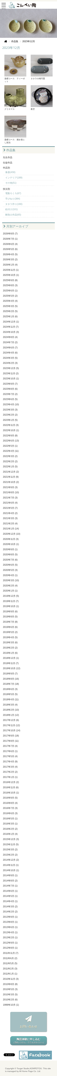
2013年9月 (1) (10, 917)
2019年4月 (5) (10, 637)
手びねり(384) (12, 198)
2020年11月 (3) (11, 539)
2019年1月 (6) (10, 653)
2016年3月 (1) (10, 823)
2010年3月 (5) (10, 994)
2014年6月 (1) (10, 891)
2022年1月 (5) (10, 466)
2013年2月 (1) (10, 937)
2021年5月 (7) (10, 508)
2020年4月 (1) (10, 575)
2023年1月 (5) (10, 420)
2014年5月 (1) (10, 896)
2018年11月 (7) (11, 663)
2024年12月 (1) (11, 321)
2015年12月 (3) (11, 839)
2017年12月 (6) (11, 720)
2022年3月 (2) (10, 456)
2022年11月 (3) (11, 425)
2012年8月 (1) (10, 948)
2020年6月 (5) (10, 565)
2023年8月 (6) (10, 389)
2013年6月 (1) (10, 927)
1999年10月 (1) (11, 1005)
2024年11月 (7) (11, 327)
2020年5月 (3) (10, 570)
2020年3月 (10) (11, 580)
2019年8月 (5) (10, 616)
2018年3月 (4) (10, 704)
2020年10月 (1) (11, 544)
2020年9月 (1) (10, 549)
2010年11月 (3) (11, 979)
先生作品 (7, 157)
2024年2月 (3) (10, 363)
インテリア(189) (13, 177)
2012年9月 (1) (10, 943)
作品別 (6, 167)
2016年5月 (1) (10, 818)
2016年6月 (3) (10, 813)
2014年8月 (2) (10, 880)
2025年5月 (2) (10, 296)
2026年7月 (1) (10, 239)
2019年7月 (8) (10, 622)
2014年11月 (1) (11, 865)
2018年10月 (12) (11, 668)
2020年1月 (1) (10, 590)
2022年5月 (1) (10, 446)
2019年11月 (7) (11, 601)
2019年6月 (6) (10, 627)
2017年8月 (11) (11, 741)
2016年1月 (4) (10, 834)
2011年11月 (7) (10, 953)
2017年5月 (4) (10, 756)
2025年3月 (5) (10, 306)
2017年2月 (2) (10, 772)
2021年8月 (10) (11, 492)
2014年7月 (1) (10, 886)
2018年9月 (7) (10, 673)
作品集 (10, 150)
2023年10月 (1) (11, 378)
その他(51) (10, 183)
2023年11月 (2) (11, 373)
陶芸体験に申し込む (28, 1041)
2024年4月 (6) (10, 352)
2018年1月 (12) (11, 715)
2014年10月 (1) (11, 870)
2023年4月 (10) (11, 404)
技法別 (6, 189)
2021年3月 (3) (10, 518)
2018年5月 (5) (10, 694)
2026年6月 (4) (10, 244)
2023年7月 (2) (10, 394)
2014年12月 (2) (11, 860)
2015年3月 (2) (10, 849)
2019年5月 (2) (10, 632)
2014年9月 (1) (10, 875)
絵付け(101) (11, 209)
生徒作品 (7, 162)
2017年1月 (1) (10, 777)
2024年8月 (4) (10, 337)
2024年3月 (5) (10, 358)
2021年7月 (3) (10, 497)
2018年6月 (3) (10, 689)
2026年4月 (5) (10, 254)
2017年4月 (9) (10, 761)
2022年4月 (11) (11, 451)
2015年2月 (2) (10, 855)
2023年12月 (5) (11, 368)
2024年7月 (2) (10, 342)
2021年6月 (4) (10, 503)
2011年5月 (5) (10, 963)
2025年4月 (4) (10, 301)
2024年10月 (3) (11, 332)
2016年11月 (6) (11, 787)
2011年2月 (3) (10, 968)
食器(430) (10, 172)
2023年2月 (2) (10, 415)
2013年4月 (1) (10, 932)
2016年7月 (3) (10, 808)
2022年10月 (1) (11, 430)
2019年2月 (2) (10, 647)
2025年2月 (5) (10, 311)
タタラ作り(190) (13, 204)
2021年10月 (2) (11, 482)
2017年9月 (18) (11, 735)
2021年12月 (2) (11, 472)
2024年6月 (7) (10, 347)
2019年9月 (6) (10, 611)
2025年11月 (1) (11, 270)
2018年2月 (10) (11, 710)
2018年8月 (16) (11, 679)
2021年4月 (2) (10, 513)
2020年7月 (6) (10, 560)
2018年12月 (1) (11, 658)
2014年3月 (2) (10, 906)
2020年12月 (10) (11, 534)
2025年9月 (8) (10, 280)
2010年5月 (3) (10, 989)
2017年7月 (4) (10, 746)
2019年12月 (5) (11, 596)
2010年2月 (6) (10, 999)
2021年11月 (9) (11, 477)
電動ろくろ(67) (13, 193)
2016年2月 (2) (10, 829)
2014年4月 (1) (10, 901)
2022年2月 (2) (10, 461)
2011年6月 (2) (10, 958)
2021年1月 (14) (11, 528)
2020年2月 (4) (10, 585)
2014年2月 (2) (10, 911)
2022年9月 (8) (10, 435)
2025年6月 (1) (10, 290)
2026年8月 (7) (10, 233)
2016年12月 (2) (11, 782)
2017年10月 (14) (11, 730)
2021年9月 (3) (10, 487)
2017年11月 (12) (11, 725)
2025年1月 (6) (10, 316)
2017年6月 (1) (10, 751)
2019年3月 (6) (10, 642)
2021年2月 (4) (10, 523)
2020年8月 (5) (10, 554)
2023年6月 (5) (10, 399)
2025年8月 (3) (10, 285)
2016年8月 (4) (10, 803)
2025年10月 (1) (11, 275)
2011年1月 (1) (10, 973)
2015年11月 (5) (11, 844)
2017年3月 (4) (10, 767)
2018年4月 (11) (11, 699)
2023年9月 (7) (10, 384)
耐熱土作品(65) (13, 214)
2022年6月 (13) (11, 440)
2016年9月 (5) (10, 798)
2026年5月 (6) (10, 249)
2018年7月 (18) (11, 684)
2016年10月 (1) (11, 792)
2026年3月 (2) (10, 259)
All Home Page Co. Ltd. (30, 1071)
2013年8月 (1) (10, 922)
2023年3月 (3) (10, 409)
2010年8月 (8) (10, 984)
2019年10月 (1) (11, 606)
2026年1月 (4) (10, 264)
